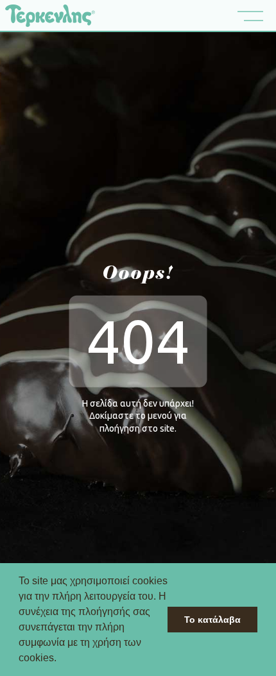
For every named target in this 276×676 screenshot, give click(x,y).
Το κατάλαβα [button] (212, 619)
